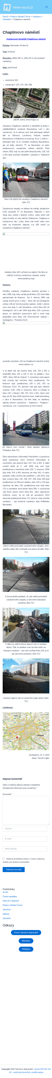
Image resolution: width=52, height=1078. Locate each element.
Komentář (7, 794)
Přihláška (26, 949)
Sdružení (7, 910)
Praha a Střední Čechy (13, 905)
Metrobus (26, 941)
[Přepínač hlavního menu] (46, 7)
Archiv (5, 892)
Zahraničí (7, 918)
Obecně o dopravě (11, 901)
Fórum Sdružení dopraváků (26, 933)
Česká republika (10, 896)
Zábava (6, 914)
